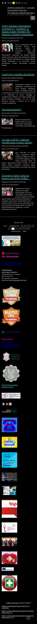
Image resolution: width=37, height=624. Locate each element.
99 (24, 228)
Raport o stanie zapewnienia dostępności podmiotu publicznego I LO (18, 612)
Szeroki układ (19, 3)
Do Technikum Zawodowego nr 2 (12, 265)
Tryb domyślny (3, 3)
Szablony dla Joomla (12, 603)
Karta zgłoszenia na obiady (10, 345)
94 (32, 226)
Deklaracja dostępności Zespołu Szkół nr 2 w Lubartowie (16, 607)
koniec (24, 231)
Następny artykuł (15, 231)
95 (9, 228)
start (5, 226)
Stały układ (17, 3)
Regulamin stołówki (8, 342)
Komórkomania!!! (11, 109)
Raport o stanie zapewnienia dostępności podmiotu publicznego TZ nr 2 (18, 616)
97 (16, 228)
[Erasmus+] (8, 569)
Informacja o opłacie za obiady (11, 347)
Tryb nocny (5, 3)
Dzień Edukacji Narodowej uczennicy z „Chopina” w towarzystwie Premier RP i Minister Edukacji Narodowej (18, 30)
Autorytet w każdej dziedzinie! (18, 74)
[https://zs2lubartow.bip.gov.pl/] (9, 508)
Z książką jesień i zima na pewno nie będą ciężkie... (16, 177)
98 (20, 228)
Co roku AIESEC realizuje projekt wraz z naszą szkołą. (17, 141)
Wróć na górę (28, 618)
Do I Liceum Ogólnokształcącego (12, 263)
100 (28, 228)
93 (29, 226)
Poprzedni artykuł (14, 226)
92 (25, 226)
